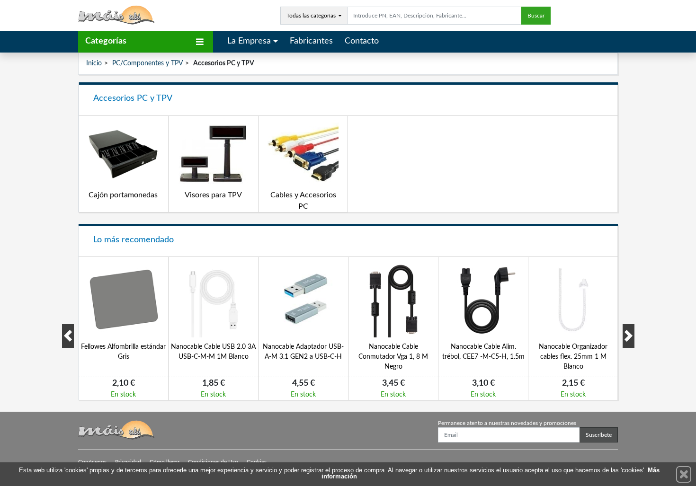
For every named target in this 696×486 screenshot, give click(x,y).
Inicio (94, 63)
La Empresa (249, 41)
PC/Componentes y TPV (147, 63)
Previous (68, 336)
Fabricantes (311, 41)
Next (628, 336)
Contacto (362, 41)
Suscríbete (599, 435)
